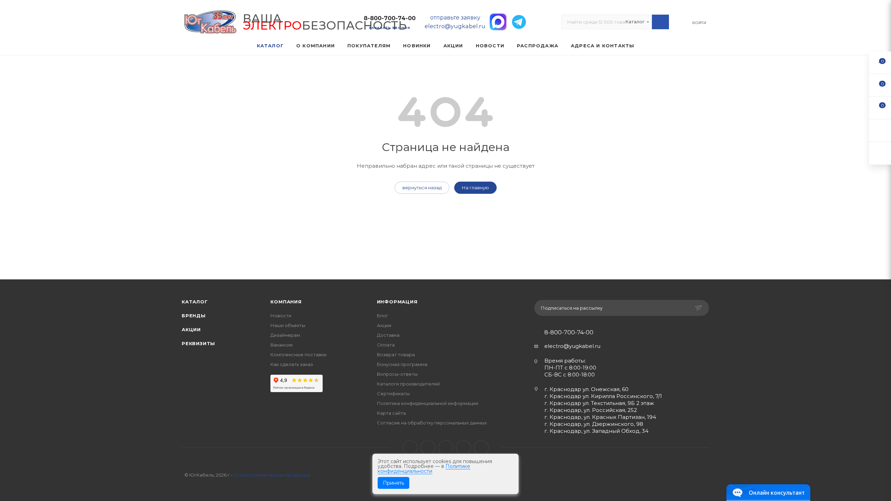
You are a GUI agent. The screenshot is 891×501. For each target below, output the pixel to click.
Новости (280, 315)
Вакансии (281, 345)
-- (880, 62)
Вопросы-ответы (397, 374)
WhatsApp (463, 447)
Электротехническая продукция (272, 475)
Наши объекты (287, 325)
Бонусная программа (402, 364)
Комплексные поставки (298, 354)
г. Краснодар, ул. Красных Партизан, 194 (600, 417)
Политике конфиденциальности (424, 468)
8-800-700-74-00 (390, 18)
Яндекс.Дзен (481, 447)
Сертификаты (393, 393)
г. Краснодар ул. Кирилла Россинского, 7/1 (603, 396)
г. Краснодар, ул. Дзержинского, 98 (593, 424)
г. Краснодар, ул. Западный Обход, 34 (596, 431)
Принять (393, 483)
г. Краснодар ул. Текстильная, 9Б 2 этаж (599, 403)
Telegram (427, 447)
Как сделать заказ (291, 364)
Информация (397, 301)
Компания (285, 301)
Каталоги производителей (408, 384)
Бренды (194, 315)
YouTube (445, 447)
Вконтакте (410, 447)
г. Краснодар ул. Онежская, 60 (586, 389)
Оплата (386, 345)
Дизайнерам (285, 335)
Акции (191, 329)
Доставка (388, 335)
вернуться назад (422, 187)
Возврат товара (396, 354)
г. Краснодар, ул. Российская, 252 (590, 410)
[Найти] (660, 22)
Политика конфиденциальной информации (427, 403)
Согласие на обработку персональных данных (432, 423)
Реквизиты (198, 343)
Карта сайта (391, 413)
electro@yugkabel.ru (572, 346)
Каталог (195, 301)
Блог (382, 315)
